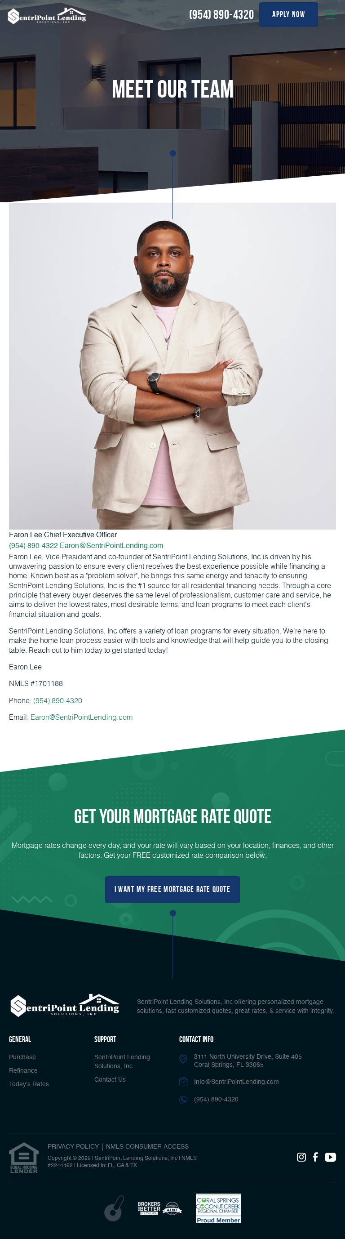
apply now (288, 14)
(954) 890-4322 (33, 546)
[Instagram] (301, 1157)
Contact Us (110, 1080)
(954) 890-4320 (221, 15)
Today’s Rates (29, 1084)
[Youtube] (330, 1157)
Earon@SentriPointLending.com (111, 546)
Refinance (23, 1071)
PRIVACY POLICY (73, 1147)
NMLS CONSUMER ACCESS (147, 1147)
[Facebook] (315, 1157)
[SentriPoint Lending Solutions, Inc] (47, 16)
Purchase (22, 1057)
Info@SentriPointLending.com (236, 1082)
